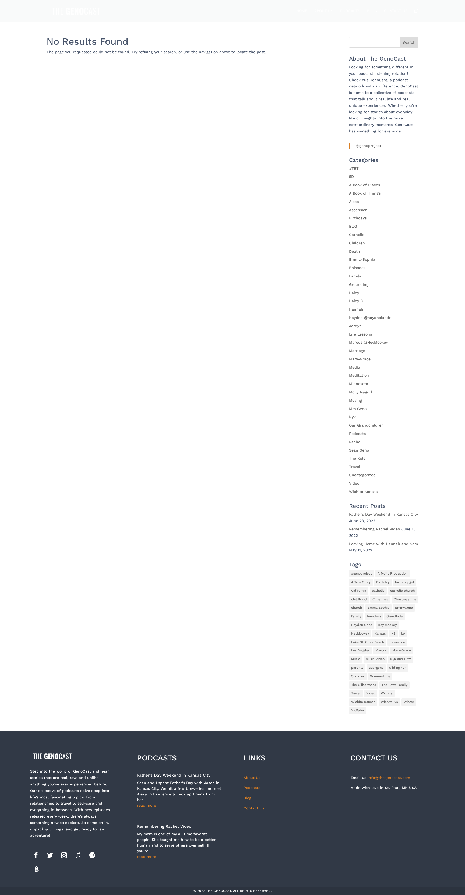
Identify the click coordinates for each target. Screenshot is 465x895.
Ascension (358, 210)
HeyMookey (360, 633)
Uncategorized (362, 475)
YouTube (357, 710)
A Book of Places (364, 185)
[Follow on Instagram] (64, 855)
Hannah (356, 309)
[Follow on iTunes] (78, 855)
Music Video (375, 659)
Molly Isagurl (360, 392)
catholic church (402, 591)
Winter (409, 702)
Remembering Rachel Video (374, 529)
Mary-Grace (360, 359)
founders (374, 616)
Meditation (359, 375)
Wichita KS (389, 702)
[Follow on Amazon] (36, 869)
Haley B (356, 301)
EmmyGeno (404, 607)
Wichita (387, 693)
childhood (359, 599)
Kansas (380, 633)
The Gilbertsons (363, 685)
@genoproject (368, 145)
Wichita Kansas (363, 491)
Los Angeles (360, 650)
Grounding (358, 284)
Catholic (356, 234)
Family (355, 276)
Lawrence (397, 642)
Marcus (381, 650)
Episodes (357, 268)
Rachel (355, 442)
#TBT (354, 168)
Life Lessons (360, 334)
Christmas (380, 599)
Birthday (382, 582)
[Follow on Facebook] (36, 855)
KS (393, 633)
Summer (357, 676)
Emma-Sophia (362, 259)
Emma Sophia (378, 607)
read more (146, 805)
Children (357, 243)
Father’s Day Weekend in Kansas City (383, 514)
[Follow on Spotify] (92, 855)
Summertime (380, 676)
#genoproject (361, 573)
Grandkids (394, 616)
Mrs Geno (358, 409)
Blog (372, 11)
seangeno (376, 668)
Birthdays (358, 218)
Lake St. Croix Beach (367, 642)
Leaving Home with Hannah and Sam (383, 544)
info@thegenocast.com (389, 778)
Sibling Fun (397, 668)
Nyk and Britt (400, 659)
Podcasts (350, 11)
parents (357, 668)
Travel (354, 466)
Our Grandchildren (366, 425)
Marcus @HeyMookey (368, 342)
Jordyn (355, 326)
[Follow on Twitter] (50, 855)
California (358, 591)
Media (354, 367)
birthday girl (404, 582)
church (356, 607)
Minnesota (358, 384)
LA (403, 633)
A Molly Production (392, 573)
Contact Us (396, 11)
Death (354, 251)
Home (301, 11)
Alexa (354, 201)
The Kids (357, 458)
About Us (323, 11)
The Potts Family (394, 685)
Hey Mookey (387, 625)
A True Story (361, 582)
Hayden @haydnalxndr (370, 317)
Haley (354, 293)
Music (355, 659)
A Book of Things (365, 193)
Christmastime (405, 599)
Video (354, 483)
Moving (355, 400)
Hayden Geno (361, 625)
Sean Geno (359, 450)
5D (351, 176)
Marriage (357, 350)
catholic (378, 591)
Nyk (352, 417)
